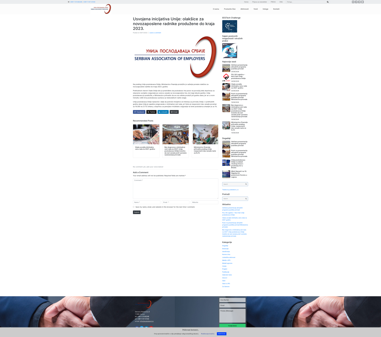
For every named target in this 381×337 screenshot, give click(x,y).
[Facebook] (353, 2)
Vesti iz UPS (226, 283)
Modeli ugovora (227, 263)
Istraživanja (226, 251)
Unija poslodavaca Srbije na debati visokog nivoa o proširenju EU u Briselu (238, 164)
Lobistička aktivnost (228, 257)
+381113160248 (76, 2)
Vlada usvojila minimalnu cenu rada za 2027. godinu (239, 86)
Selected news (227, 275)
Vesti (223, 280)
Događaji (225, 245)
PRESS (273, 2)
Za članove (225, 286)
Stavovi (224, 278)
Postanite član (230, 9)
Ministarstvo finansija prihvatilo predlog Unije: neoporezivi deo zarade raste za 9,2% (239, 126)
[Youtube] (362, 2)
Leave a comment (155, 33)
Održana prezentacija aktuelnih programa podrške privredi (239, 67)
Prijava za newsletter (259, 2)
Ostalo (224, 266)
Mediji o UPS (226, 260)
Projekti (224, 269)
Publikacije (225, 272)
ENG (281, 2)
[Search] (328, 2)
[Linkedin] (359, 2)
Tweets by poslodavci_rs (230, 189)
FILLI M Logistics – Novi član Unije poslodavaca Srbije (238, 76)
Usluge (265, 9)
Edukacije (225, 248)
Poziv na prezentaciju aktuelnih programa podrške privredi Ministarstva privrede (239, 96)
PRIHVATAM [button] (221, 334)
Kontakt (276, 9)
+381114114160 (89, 2)
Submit (136, 212)
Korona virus (226, 254)
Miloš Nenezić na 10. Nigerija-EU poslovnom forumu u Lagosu (239, 174)
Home (246, 2)
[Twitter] (356, 2)
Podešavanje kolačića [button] (207, 334)
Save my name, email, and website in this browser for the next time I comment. (165, 207)
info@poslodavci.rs (146, 321)
